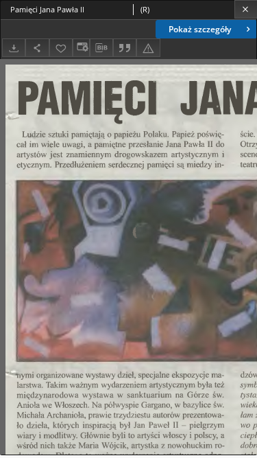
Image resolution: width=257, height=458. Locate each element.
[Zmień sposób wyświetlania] (81, 47)
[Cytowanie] (124, 47)
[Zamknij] (245, 9)
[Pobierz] (13, 47)
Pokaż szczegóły (200, 29)
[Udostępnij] (37, 47)
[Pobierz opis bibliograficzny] (101, 48)
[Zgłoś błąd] (148, 47)
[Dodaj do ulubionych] (61, 47)
